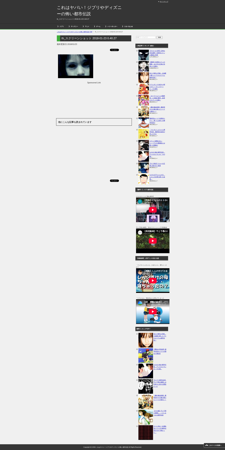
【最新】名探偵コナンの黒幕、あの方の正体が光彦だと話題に (157, 64)
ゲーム (98, 26)
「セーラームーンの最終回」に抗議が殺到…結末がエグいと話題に (157, 98)
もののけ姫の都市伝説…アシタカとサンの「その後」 (157, 154)
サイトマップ (164, 1)
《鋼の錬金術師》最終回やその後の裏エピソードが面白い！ (157, 109)
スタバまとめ (128, 26)
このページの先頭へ (215, 445)
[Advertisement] (94, 100)
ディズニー (74, 26)
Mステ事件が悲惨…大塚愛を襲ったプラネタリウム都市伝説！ (158, 75)
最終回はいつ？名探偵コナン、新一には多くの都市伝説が (157, 120)
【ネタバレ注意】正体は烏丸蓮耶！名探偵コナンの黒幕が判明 (157, 53)
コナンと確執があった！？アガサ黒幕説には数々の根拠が (157, 143)
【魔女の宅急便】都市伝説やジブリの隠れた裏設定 (160, 351)
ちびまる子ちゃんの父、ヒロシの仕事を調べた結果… (157, 177)
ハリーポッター (112, 26)
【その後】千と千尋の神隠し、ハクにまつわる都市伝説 (160, 413)
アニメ (87, 26)
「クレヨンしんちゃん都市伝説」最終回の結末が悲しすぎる (157, 132)
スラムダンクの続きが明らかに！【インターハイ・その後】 (157, 87)
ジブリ (62, 26)
